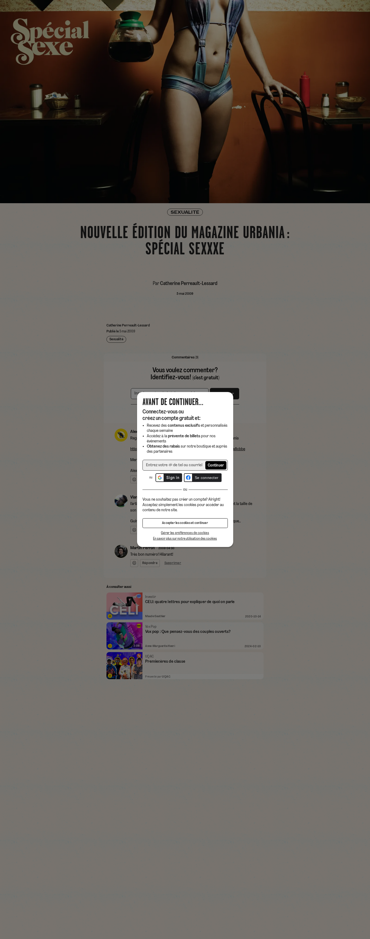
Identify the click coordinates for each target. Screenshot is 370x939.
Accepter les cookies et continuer (185, 523)
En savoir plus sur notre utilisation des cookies (185, 538)
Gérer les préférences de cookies (185, 533)
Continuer (216, 466)
